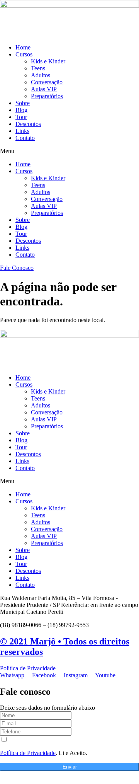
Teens (38, 68)
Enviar (70, 767)
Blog (21, 110)
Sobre (22, 103)
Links (22, 131)
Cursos (23, 54)
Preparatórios (47, 96)
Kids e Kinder (48, 61)
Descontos (28, 124)
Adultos (40, 75)
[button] (69, 151)
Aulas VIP (44, 89)
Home (23, 47)
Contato (25, 138)
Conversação (47, 82)
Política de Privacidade (28, 668)
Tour (21, 117)
